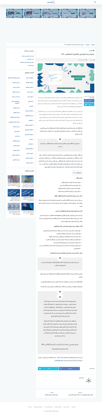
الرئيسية (73, 407)
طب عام (17, 136)
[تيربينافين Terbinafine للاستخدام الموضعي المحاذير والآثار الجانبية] (69, 13)
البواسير (91, 50)
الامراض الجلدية (29, 111)
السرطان (30, 144)
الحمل (31, 139)
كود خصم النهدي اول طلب (28, 56)
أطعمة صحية (29, 78)
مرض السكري (16, 160)
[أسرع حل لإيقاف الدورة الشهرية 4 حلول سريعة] (32, 13)
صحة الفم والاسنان (14, 117)
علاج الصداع (16, 146)
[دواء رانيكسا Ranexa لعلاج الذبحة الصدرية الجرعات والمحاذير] (87, 13)
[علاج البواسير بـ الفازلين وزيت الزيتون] (14, 13)
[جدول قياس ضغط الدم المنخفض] (51, 13)
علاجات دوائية (15, 155)
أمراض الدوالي (29, 87)
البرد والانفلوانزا (29, 116)
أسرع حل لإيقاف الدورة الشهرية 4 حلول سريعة (32, 15)
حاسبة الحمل (67, 407)
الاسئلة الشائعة (58, 407)
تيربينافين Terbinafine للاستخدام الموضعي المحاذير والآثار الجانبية (69, 15)
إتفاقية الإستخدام (48, 407)
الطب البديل (30, 153)
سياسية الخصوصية (38, 407)
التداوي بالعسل (29, 125)
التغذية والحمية (29, 130)
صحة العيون (16, 113)
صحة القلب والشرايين (14, 122)
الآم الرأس (30, 101)
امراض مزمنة (16, 87)
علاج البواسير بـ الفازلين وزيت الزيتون (14, 15)
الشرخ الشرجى (29, 149)
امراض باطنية (15, 83)
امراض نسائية (15, 92)
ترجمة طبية (31, 65)
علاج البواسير (67, 155)
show (74, 172)
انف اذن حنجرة (15, 97)
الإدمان (31, 106)
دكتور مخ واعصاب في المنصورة (27, 62)
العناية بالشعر (29, 158)
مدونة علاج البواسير (59, 360)
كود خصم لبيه (30, 59)
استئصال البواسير (53, 164)
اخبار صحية (30, 92)
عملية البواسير (66, 164)
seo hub (91, 60)
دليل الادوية (16, 108)
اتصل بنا (30, 407)
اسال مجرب (30, 97)
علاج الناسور (16, 150)
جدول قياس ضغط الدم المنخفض (51, 16)
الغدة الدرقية (29, 163)
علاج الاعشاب (16, 141)
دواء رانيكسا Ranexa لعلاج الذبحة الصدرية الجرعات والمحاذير (87, 15)
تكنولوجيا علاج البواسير (15, 102)
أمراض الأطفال (29, 83)
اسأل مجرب (72, 360)
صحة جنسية (16, 127)
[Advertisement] (51, 30)
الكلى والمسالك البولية (13, 78)
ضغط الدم (16, 131)
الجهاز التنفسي (29, 135)
